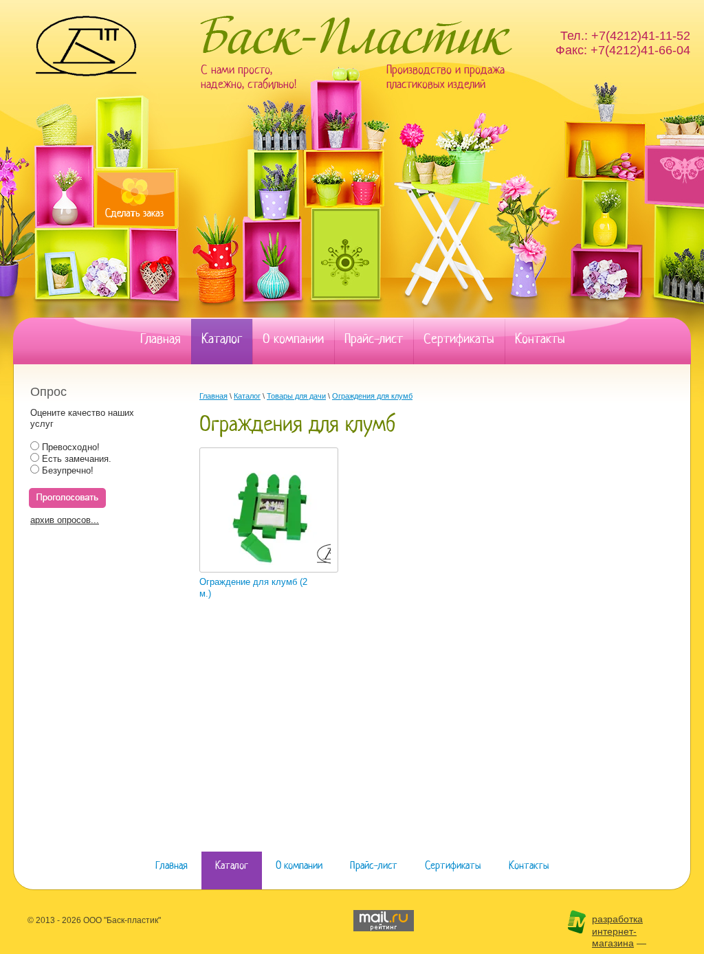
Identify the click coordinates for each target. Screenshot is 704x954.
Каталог (221, 339)
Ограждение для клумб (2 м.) (253, 588)
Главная (160, 339)
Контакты (540, 339)
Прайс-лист (373, 339)
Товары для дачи (296, 396)
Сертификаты (459, 339)
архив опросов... (64, 520)
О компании (293, 339)
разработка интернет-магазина (617, 931)
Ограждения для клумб (372, 396)
